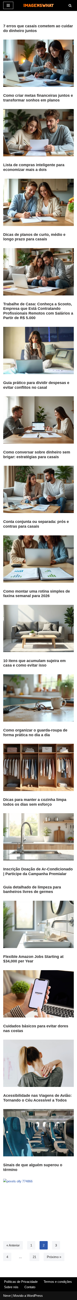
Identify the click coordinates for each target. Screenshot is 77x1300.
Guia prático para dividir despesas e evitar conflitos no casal (36, 385)
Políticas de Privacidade (21, 1281)
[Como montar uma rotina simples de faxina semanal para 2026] (38, 628)
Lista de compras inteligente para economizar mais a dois (33, 167)
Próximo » (54, 1257)
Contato (29, 1287)
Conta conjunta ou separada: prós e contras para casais (36, 524)
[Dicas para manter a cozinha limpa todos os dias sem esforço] (38, 837)
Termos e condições (58, 1281)
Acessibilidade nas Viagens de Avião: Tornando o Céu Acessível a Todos (37, 1097)
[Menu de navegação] (8, 5)
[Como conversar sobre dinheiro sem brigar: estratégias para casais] (38, 489)
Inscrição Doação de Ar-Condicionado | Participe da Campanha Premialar (38, 871)
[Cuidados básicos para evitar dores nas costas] (38, 1063)
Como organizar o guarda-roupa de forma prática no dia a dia (35, 732)
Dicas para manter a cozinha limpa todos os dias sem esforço (34, 802)
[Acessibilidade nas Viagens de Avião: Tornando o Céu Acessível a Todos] (38, 1132)
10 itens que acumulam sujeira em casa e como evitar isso (34, 663)
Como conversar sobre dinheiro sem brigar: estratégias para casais (36, 454)
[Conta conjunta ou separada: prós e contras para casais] (38, 559)
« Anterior (13, 1245)
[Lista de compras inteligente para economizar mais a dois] (38, 202)
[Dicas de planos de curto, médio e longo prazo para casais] (38, 271)
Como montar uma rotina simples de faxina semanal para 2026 (36, 593)
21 (34, 1257)
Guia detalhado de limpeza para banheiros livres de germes (32, 889)
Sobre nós (11, 1287)
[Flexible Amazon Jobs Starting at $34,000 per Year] (38, 993)
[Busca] (70, 5)
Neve (7, 1295)
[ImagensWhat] (38, 5)
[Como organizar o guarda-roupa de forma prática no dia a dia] (38, 767)
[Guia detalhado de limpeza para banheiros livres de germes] (38, 924)
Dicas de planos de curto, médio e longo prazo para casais (34, 236)
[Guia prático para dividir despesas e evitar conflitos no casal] (38, 420)
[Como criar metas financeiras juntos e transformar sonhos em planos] (38, 132)
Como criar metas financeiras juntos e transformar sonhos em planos (38, 97)
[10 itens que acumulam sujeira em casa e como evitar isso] (38, 698)
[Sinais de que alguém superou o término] (38, 1202)
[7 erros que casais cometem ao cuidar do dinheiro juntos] (38, 63)
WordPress (35, 1295)
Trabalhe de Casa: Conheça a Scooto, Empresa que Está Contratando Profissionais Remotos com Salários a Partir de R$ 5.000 (38, 311)
